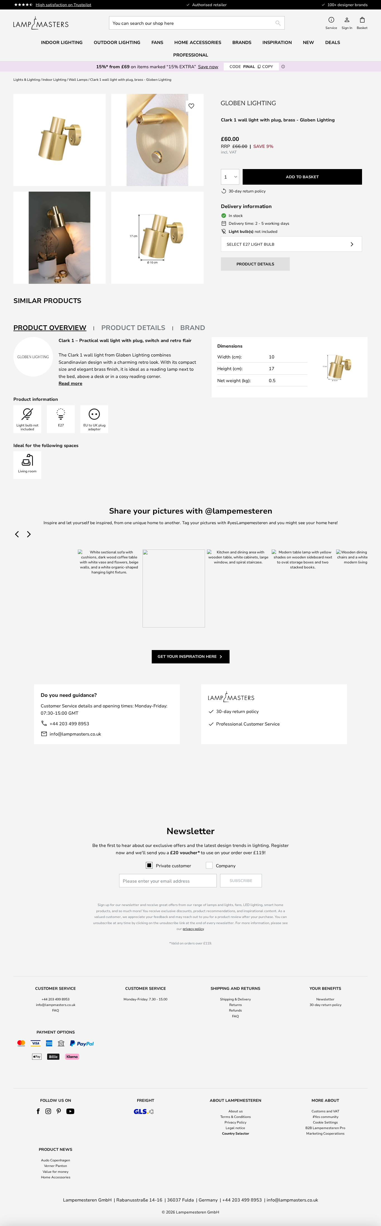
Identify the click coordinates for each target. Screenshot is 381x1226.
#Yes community (325, 1116)
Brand (192, 327)
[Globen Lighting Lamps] (249, 103)
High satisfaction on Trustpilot (63, 4)
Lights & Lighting (26, 79)
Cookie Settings (325, 1122)
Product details (133, 327)
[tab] (54, 327)
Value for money (55, 1171)
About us (235, 1111)
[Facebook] (38, 1111)
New (308, 42)
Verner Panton (55, 1165)
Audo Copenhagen (55, 1160)
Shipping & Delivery (235, 999)
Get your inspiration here (187, 656)
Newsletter (325, 999)
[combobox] (196, 22)
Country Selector (235, 1133)
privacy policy (193, 928)
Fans (157, 42)
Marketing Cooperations (325, 1133)
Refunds (235, 1010)
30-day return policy (325, 1004)
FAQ (55, 1010)
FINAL (251, 66)
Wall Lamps (78, 79)
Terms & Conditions (235, 1116)
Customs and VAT (325, 1111)
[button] (59, 238)
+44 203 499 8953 (69, 723)
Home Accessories (55, 1177)
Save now (208, 66)
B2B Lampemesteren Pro (325, 1127)
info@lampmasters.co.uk (75, 734)
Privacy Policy (235, 1122)
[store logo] (40, 23)
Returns (235, 1004)
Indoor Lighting (54, 79)
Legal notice (235, 1127)
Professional (190, 55)
